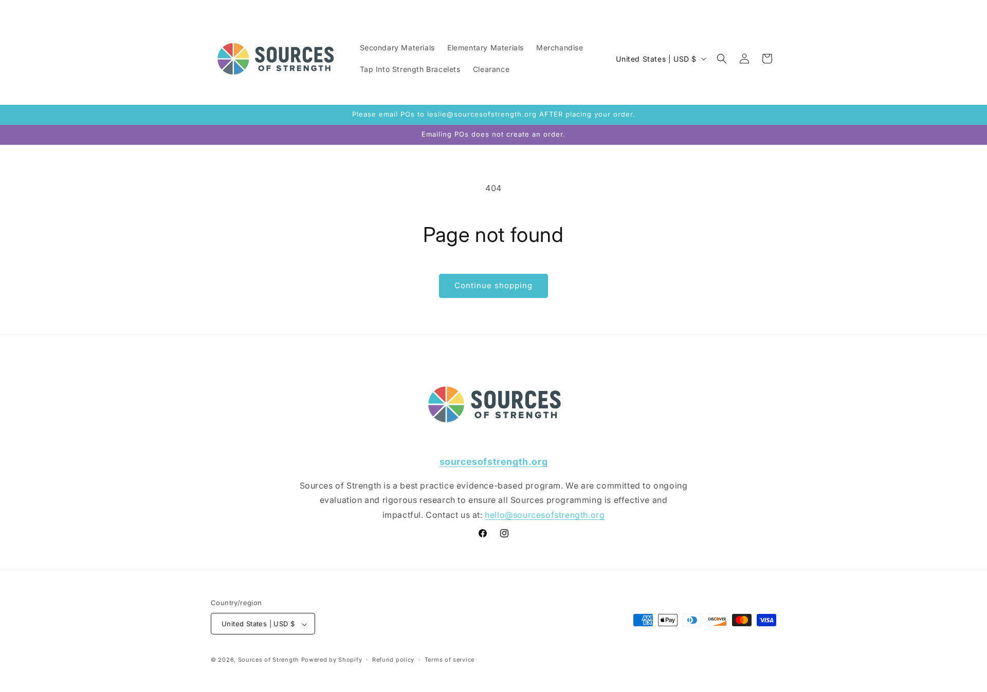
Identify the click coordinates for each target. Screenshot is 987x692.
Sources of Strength (268, 660)
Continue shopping (493, 285)
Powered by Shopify (331, 660)
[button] (721, 58)
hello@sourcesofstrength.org (545, 515)
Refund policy (393, 659)
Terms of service (449, 659)
